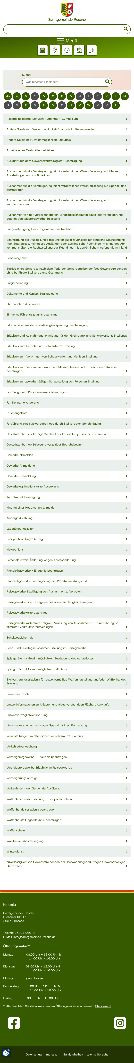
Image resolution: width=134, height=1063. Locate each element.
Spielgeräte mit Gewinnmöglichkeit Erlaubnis (37, 669)
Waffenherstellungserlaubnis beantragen (34, 820)
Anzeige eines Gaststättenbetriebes (30, 150)
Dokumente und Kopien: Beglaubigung (32, 294)
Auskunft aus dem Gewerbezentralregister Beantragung (44, 161)
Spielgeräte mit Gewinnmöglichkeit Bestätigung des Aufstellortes (50, 658)
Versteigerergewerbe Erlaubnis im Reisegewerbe (39, 768)
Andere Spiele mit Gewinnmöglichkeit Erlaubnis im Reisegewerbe (50, 129)
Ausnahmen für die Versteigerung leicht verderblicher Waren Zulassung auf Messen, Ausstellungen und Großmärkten (63, 173)
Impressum (52, 1054)
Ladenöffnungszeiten (20, 529)
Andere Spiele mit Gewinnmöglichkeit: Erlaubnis (39, 140)
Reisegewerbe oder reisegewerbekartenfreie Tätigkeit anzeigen (49, 602)
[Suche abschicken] (107, 82)
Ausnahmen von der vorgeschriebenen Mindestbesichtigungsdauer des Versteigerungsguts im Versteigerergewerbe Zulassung (66, 217)
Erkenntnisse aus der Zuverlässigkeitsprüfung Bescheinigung (47, 325)
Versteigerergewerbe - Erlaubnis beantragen (37, 757)
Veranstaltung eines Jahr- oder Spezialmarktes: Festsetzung (47, 725)
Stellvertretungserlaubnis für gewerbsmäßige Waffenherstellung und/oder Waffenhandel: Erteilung (66, 681)
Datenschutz (34, 1054)
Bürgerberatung (17, 283)
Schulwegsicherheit (20, 638)
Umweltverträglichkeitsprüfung (27, 715)
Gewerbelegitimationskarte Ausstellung (33, 486)
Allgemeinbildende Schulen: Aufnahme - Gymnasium (42, 119)
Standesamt (103, 1006)
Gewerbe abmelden (20, 455)
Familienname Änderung (23, 403)
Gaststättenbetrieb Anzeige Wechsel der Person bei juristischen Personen (56, 434)
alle (8, 96)
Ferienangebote (17, 413)
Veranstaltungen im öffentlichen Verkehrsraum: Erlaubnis (45, 736)
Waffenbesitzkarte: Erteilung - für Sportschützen (39, 799)
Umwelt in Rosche (19, 694)
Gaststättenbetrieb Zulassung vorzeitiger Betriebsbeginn (45, 444)
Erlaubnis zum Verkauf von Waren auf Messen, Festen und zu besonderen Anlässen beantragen (62, 369)
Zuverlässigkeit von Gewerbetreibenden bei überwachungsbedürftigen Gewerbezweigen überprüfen (66, 864)
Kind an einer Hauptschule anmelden (31, 508)
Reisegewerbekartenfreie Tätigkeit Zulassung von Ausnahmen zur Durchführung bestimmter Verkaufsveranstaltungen (63, 625)
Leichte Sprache (97, 1054)
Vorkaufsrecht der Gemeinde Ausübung (33, 788)
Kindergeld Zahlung (20, 518)
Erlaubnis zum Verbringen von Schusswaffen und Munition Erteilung (52, 356)
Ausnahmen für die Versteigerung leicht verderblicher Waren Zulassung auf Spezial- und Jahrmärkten (66, 188)
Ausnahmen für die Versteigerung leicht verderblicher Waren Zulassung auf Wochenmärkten (57, 202)
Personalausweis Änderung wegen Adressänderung (41, 560)
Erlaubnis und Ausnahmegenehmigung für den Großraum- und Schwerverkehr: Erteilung (66, 336)
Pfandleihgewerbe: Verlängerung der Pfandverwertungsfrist (47, 581)
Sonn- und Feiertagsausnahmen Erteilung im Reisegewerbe (47, 648)
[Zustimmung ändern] (6, 1052)
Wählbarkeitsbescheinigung (25, 841)
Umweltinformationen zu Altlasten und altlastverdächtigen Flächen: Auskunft (58, 704)
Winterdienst (15, 851)
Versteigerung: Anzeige (22, 778)
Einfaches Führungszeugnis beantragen (33, 314)
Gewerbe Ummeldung (21, 476)
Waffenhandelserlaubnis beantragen (31, 809)
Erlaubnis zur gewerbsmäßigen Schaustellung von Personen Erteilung (53, 381)
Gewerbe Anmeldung (21, 466)
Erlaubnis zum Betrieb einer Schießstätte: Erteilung (41, 346)
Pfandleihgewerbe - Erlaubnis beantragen (35, 571)
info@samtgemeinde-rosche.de (34, 937)
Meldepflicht (15, 550)
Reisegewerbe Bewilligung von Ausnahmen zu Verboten (44, 591)
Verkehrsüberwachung (22, 746)
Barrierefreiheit (73, 1054)
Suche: (26, 75)
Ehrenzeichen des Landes (23, 304)
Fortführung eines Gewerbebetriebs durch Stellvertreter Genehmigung (54, 424)
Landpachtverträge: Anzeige (25, 539)
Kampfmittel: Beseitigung (23, 497)
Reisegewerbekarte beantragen (28, 613)
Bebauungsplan (17, 258)
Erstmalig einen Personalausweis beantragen (37, 392)
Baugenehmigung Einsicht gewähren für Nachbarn (40, 229)
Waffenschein (16, 830)
